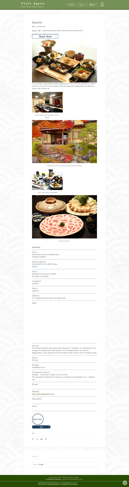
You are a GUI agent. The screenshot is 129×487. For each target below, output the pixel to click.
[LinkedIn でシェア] (41, 439)
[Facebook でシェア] (33, 439)
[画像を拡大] (64, 60)
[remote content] (64, 322)
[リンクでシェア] (46, 439)
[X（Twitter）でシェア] (37, 439)
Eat (33, 433)
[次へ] (124, 482)
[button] (102, 5)
